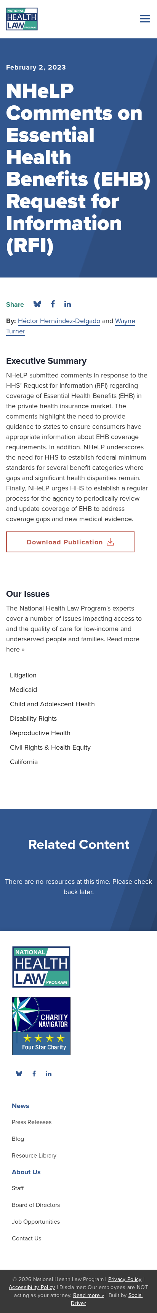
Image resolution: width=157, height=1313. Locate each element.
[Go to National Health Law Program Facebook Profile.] (34, 1073)
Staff (18, 1188)
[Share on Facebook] (53, 304)
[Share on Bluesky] (37, 304)
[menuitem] (78, 675)
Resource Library (34, 1155)
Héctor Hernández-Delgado (59, 321)
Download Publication (65, 542)
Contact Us (26, 1238)
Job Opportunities (36, 1222)
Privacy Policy (125, 1279)
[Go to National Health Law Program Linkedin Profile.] (49, 1073)
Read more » (88, 1295)
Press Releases (31, 1122)
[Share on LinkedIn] (67, 304)
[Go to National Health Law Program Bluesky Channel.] (19, 1073)
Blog (18, 1139)
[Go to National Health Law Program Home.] (22, 19)
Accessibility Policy (32, 1287)
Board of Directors (36, 1205)
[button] (143, 18)
